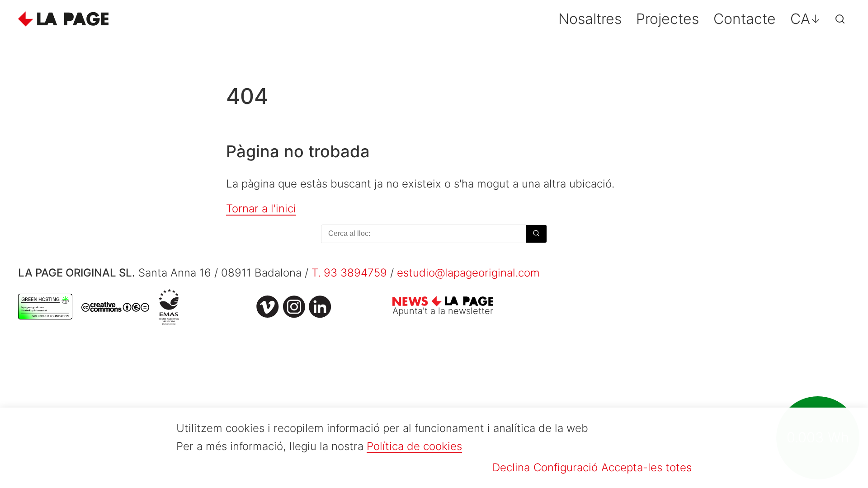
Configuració (565, 467)
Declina (511, 467)
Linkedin (320, 307)
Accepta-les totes (646, 467)
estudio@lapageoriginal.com (468, 272)
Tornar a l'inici (261, 208)
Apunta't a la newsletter (442, 310)
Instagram (294, 307)
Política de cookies (414, 446)
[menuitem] (805, 19)
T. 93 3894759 (349, 272)
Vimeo (267, 307)
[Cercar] (840, 19)
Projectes (667, 19)
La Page (63, 19)
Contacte (744, 19)
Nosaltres (590, 19)
